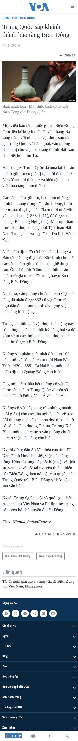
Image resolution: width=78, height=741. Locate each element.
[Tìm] (67, 736)
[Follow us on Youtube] (25, 613)
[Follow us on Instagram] (34, 613)
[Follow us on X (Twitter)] (15, 613)
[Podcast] (43, 613)
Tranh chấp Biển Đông (18, 17)
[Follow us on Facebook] (6, 613)
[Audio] (50, 736)
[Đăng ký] (53, 613)
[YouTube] (33, 736)
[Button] (67, 55)
